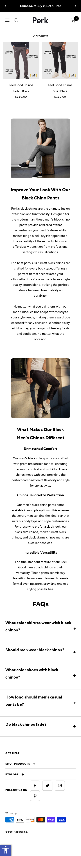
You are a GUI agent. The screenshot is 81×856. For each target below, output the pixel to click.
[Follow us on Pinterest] (35, 796)
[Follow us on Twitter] (47, 786)
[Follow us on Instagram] (60, 786)
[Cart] (73, 20)
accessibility (5, 849)
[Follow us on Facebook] (35, 786)
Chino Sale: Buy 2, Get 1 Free (40, 6)
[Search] (16, 20)
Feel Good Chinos (21, 85)
